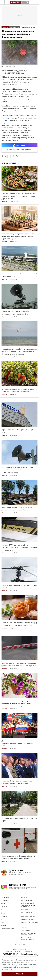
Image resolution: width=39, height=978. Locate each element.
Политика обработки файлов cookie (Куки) (27, 938)
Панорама (24, 897)
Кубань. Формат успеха (28, 916)
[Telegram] (12, 156)
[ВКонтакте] (5, 156)
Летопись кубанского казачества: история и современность (28, 905)
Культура (4, 916)
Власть (3, 903)
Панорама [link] (4, 241)
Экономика (4, 906)
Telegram (24, 944)
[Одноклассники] (9, 156)
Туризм (3, 925)
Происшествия (5, 910)
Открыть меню (2, 2)
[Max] (16, 156)
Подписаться (21, 145)
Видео (3, 922)
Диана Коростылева (28, 27)
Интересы (4, 932)
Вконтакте (15, 944)
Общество (5, 27)
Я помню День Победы (28, 919)
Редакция (24, 927)
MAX (31, 150)
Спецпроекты (25, 910)
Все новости (5, 897)
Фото (2, 919)
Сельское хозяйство (7, 928)
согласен (19, 974)
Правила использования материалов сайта (28, 934)
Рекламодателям (26, 930)
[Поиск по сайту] (36, 2)
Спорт (3, 913)
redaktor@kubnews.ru (28, 954)
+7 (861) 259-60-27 (10, 954)
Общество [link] (4, 201)
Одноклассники (19, 944)
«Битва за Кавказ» (26, 900)
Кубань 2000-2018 (26, 913)
